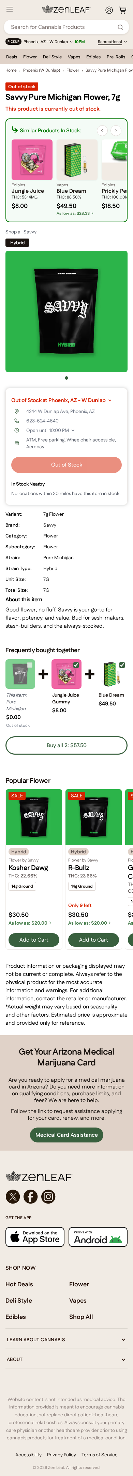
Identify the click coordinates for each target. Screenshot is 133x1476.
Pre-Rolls (116, 57)
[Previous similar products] (102, 130)
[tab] (66, 378)
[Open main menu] (9, 9)
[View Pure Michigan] (20, 674)
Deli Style (52, 57)
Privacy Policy (61, 1454)
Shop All (81, 1316)
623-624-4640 (42, 420)
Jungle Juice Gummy (65, 698)
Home (11, 70)
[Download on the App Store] (34, 1237)
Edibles (93, 57)
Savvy (49, 525)
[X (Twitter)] (12, 1196)
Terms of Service (100, 1454)
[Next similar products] (115, 130)
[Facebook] (30, 1196)
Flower (30, 57)
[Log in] (109, 10)
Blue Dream (111, 695)
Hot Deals (19, 1284)
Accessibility (28, 1454)
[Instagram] (48, 1196)
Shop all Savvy (20, 231)
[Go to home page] (66, 1176)
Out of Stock (66, 465)
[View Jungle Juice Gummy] (66, 674)
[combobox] (63, 27)
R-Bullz (78, 867)
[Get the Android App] (98, 1237)
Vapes (74, 57)
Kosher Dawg (28, 867)
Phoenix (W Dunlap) (41, 70)
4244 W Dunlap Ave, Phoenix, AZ (60, 411)
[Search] (120, 27)
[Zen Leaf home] (66, 8)
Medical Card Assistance (66, 1135)
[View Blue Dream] (113, 674)
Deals (11, 57)
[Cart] (122, 10)
